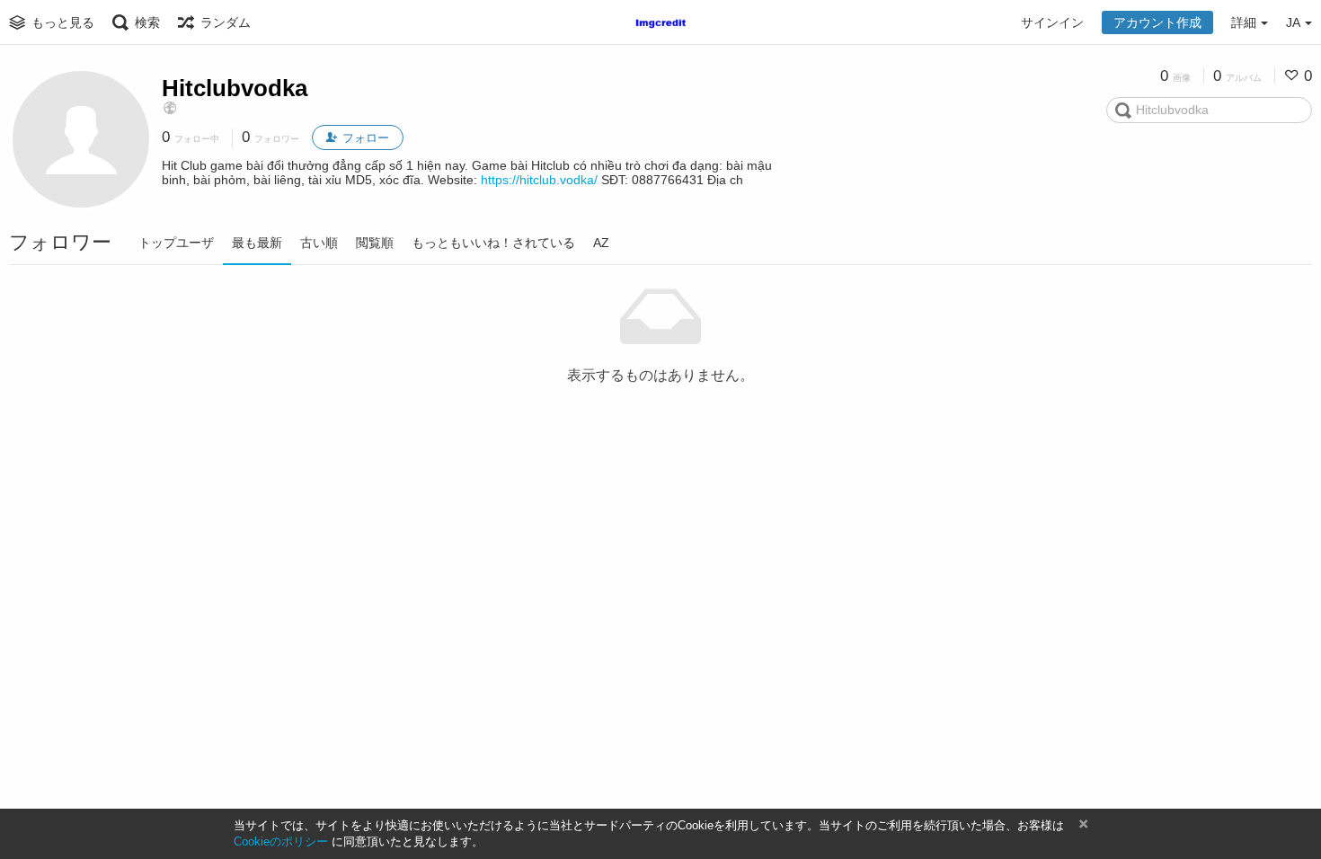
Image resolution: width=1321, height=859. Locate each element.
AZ (601, 242)
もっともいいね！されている (493, 242)
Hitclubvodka (234, 88)
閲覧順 (375, 242)
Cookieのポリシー (281, 841)
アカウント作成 (1157, 22)
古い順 (319, 242)
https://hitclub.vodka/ (539, 180)
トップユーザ (176, 242)
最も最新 (257, 242)
